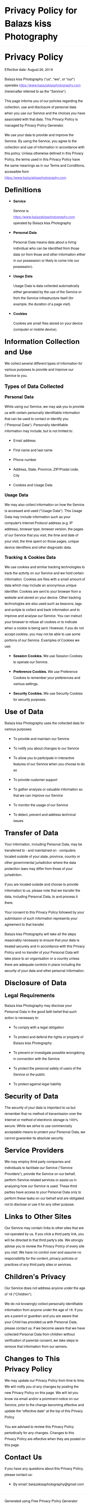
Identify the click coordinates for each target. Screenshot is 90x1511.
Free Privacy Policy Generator (54, 1500)
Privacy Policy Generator (44, 125)
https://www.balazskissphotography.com (50, 85)
